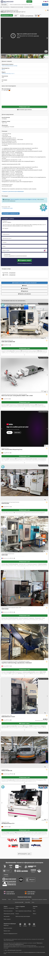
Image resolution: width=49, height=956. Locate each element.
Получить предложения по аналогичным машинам (15, 256)
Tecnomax (4, 899)
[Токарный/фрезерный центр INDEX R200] (24, 534)
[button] (47, 1)
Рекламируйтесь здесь (25, 853)
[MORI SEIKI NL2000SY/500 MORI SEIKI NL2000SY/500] (24, 321)
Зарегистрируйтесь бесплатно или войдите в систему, (23, 199)
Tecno (9, 899)
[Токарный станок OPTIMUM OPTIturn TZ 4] (24, 803)
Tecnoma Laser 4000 (19, 902)
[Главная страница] (1, 7)
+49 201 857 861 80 (10, 893)
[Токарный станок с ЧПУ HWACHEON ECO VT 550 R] (24, 696)
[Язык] (45, 1)
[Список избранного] (43, 1)
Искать (46, 4)
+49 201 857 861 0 (31, 892)
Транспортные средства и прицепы (39, 899)
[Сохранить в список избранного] (46, 10)
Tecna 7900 (27, 902)
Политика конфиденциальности (25, 263)
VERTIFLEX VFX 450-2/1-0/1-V (8, 73)
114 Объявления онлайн (7, 208)
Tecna (33, 902)
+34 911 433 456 (30, 893)
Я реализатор (7, 254)
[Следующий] (47, 38)
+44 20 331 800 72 (10, 892)
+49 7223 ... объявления (9, 273)
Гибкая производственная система (9, 65)
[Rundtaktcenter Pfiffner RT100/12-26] (24, 750)
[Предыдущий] (2, 38)
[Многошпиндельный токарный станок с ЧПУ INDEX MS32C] (24, 588)
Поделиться (25, 291)
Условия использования (41, 952)
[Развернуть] (24, 355)
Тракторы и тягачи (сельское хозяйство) (21, 899)
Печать (25, 285)
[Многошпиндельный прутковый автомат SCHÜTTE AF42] (24, 483)
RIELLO (3, 69)
